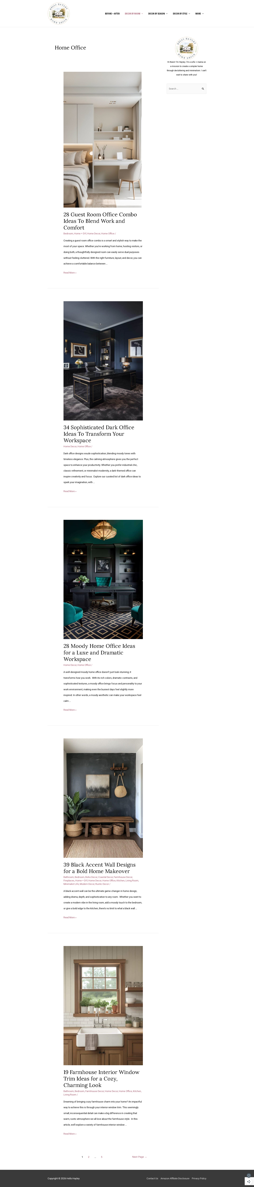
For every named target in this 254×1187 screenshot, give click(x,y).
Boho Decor (91, 877)
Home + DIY (80, 233)
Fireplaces (69, 880)
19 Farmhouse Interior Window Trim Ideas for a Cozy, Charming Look (102, 1078)
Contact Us (152, 1178)
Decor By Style (180, 13)
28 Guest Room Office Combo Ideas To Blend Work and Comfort (100, 221)
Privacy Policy (199, 1178)
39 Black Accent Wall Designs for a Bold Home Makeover (100, 867)
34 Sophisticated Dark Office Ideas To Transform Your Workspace (99, 434)
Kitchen (121, 880)
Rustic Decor (102, 884)
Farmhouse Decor (123, 877)
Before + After (112, 13)
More (198, 13)
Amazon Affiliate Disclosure (175, 1178)
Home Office (107, 233)
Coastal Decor (105, 877)
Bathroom (69, 877)
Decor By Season (156, 13)
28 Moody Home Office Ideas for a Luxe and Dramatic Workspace (99, 652)
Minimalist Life (71, 884)
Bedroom (68, 233)
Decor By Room (132, 13)
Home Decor (93, 233)
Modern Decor (87, 884)
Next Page (139, 1156)
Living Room (132, 880)
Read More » (70, 272)
